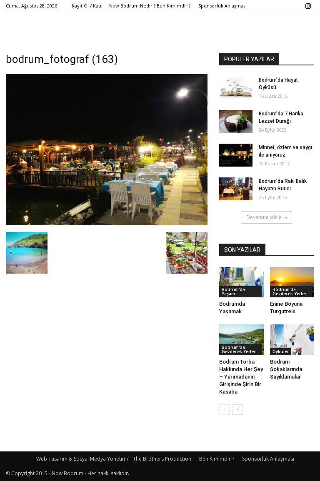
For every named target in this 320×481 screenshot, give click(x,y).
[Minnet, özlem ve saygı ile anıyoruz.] (235, 155)
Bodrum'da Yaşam (233, 292)
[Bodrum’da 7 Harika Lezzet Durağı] (235, 121)
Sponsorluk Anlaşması (222, 5)
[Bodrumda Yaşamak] (241, 282)
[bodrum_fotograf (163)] (107, 223)
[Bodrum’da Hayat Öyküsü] (235, 87)
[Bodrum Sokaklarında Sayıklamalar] (292, 339)
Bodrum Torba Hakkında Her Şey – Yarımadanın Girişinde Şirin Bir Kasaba (241, 377)
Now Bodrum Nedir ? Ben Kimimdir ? (149, 5)
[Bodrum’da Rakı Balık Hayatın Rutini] (235, 188)
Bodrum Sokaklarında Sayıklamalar (286, 369)
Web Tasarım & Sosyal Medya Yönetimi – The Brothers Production (113, 458)
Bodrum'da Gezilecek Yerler (289, 292)
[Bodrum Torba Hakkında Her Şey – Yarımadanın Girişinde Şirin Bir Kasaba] (241, 339)
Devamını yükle (264, 217)
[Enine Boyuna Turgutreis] (292, 282)
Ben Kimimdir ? (216, 458)
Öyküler (280, 351)
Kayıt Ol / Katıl (87, 5)
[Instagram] (308, 6)
